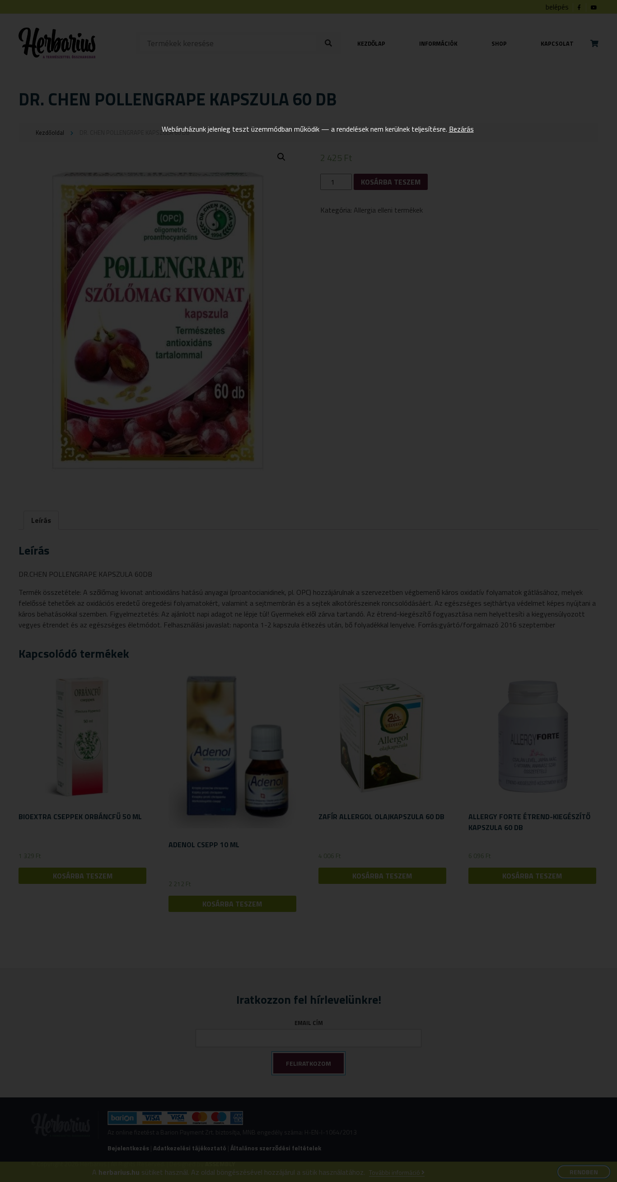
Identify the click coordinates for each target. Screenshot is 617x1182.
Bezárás (461, 128)
